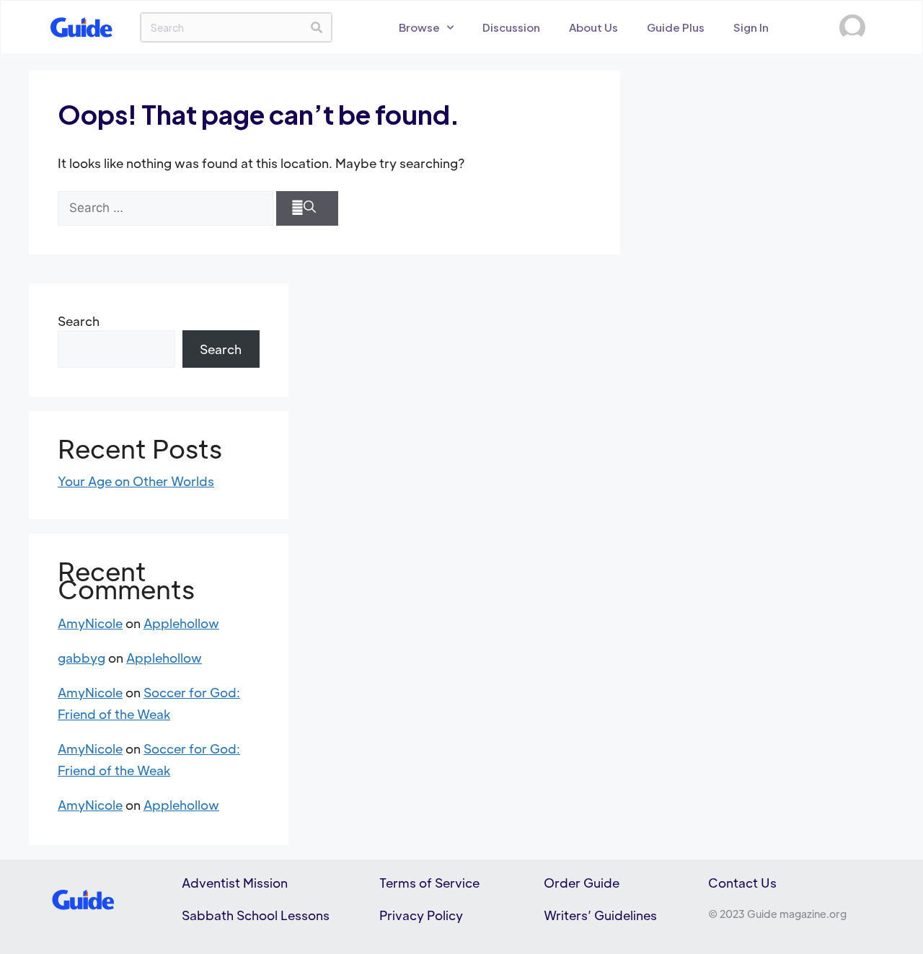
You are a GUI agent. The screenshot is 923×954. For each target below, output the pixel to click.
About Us (593, 27)
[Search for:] (165, 208)
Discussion (511, 27)
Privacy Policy (421, 915)
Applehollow (181, 623)
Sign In (751, 27)
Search (79, 321)
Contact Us (742, 883)
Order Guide (581, 883)
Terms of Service (429, 883)
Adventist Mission (235, 883)
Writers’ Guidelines (600, 915)
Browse (419, 27)
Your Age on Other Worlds (136, 481)
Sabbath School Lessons (256, 915)
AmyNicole (90, 623)
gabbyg (81, 658)
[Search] (316, 27)
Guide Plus (676, 27)
